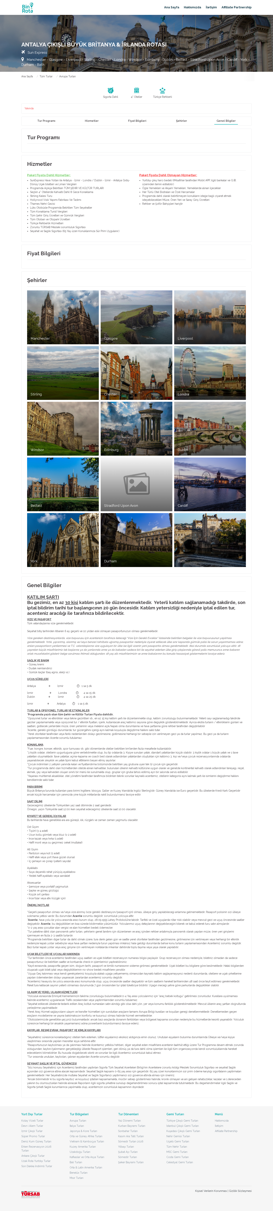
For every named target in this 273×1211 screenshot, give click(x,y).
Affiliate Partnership (237, 7)
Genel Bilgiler (226, 121)
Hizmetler (92, 121)
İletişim (211, 7)
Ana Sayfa (171, 7)
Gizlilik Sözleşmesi (240, 1190)
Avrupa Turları (67, 76)
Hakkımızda (192, 7)
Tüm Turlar (46, 76)
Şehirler (181, 121)
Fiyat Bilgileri (137, 121)
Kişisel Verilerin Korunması (211, 1190)
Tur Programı (46, 121)
